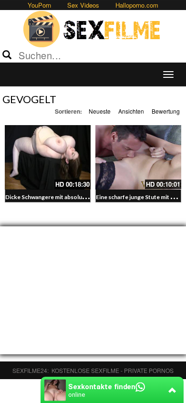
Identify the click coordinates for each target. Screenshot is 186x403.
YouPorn (39, 5)
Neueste (100, 111)
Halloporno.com (136, 5)
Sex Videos (83, 5)
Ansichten (131, 111)
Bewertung (166, 111)
